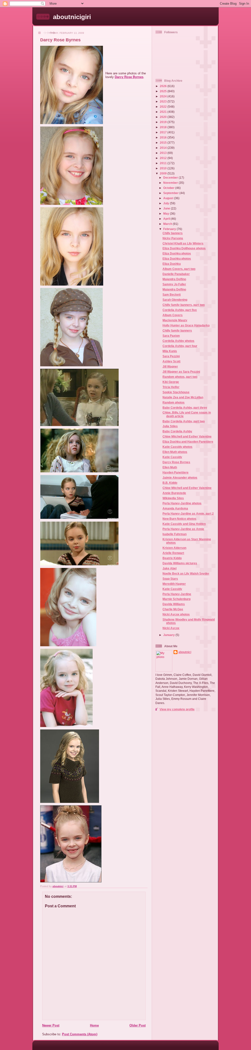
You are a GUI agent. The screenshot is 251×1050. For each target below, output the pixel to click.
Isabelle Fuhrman (175, 534)
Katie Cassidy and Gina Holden (184, 523)
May (166, 213)
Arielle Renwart (173, 552)
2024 (163, 96)
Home (94, 1025)
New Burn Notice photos (179, 518)
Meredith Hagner (174, 583)
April (167, 218)
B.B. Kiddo (170, 482)
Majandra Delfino (174, 279)
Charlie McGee (173, 609)
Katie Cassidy (172, 457)
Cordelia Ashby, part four (180, 345)
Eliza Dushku (172, 263)
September (171, 193)
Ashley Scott (171, 361)
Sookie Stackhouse (176, 392)
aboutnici (184, 652)
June (167, 208)
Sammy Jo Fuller (174, 284)
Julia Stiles (170, 426)
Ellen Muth (170, 467)
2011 (163, 163)
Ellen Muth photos (175, 451)
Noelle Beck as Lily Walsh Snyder (186, 573)
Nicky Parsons (173, 238)
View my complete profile (177, 709)
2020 (163, 116)
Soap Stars (170, 578)
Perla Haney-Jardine (177, 594)
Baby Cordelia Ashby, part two (184, 421)
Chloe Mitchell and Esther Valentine (187, 436)
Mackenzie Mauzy (175, 320)
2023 (163, 101)
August (168, 198)
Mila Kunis (170, 351)
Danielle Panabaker (176, 274)
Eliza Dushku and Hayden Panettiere (188, 441)
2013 (163, 152)
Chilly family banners (177, 330)
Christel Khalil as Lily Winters (183, 243)
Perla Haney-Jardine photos (182, 503)
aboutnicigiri (72, 17)
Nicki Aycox (171, 628)
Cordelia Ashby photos (178, 340)
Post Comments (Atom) (79, 1034)
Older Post (137, 1025)
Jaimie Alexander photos (180, 477)
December (171, 177)
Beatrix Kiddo (172, 558)
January (169, 634)
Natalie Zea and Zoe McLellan (183, 397)
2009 (163, 173)
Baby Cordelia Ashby (177, 431)
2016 (163, 137)
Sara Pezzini (171, 356)
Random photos (174, 402)
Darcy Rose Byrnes (129, 77)
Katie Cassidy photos (177, 446)
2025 (163, 91)
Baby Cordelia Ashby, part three (185, 407)
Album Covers (173, 315)
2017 (163, 132)
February (170, 229)
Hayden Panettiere (175, 472)
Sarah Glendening (175, 299)
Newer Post (50, 1025)
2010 (163, 168)
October (169, 187)
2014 (163, 147)
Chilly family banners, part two (184, 304)
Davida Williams (174, 604)
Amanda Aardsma (175, 508)
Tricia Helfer (171, 387)
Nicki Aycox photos (176, 614)
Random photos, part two (180, 376)
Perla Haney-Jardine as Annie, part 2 (188, 513)
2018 (163, 127)
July (166, 203)
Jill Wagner (170, 366)
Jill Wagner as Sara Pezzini (181, 371)
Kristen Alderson (174, 547)
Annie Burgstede (174, 493)
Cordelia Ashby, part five (180, 310)
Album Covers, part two (179, 268)
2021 (163, 111)
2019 (163, 122)
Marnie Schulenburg (176, 598)
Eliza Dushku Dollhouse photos (184, 248)
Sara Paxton (171, 335)
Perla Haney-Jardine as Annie (183, 529)
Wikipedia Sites (173, 498)
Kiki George (171, 381)
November (171, 182)
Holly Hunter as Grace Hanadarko (186, 325)
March (168, 223)
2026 (163, 86)
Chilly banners (173, 233)
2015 (163, 142)
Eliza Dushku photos (177, 253)
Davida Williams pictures (180, 563)
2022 (163, 106)
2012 (163, 158)
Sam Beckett (172, 294)
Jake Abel (169, 568)
